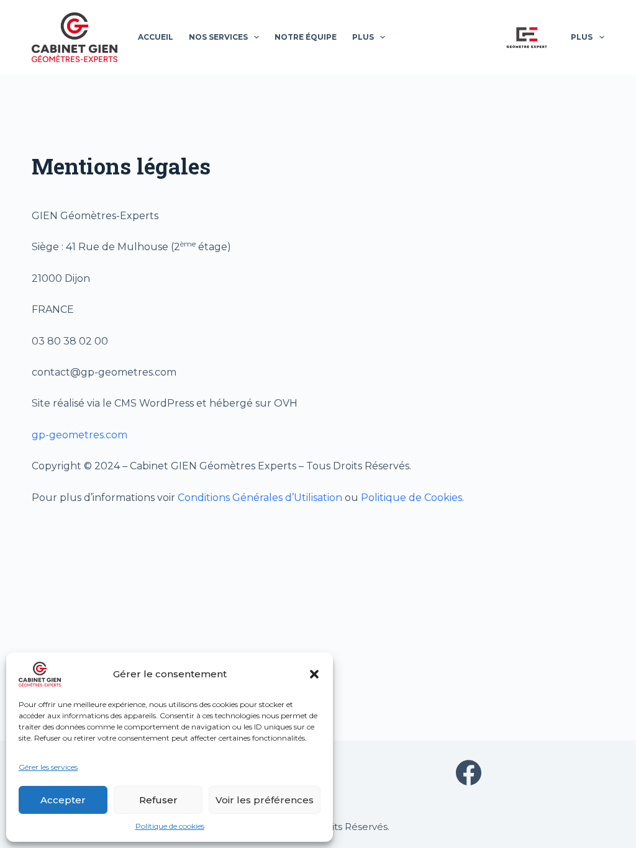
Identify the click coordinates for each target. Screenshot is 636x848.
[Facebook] (468, 772)
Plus (363, 37)
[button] (314, 674)
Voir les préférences (265, 800)
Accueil (155, 37)
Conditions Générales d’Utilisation (260, 497)
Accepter (63, 800)
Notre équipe (306, 37)
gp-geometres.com (79, 435)
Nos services (218, 37)
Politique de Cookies (411, 497)
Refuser (158, 800)
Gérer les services (48, 767)
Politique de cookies (169, 826)
